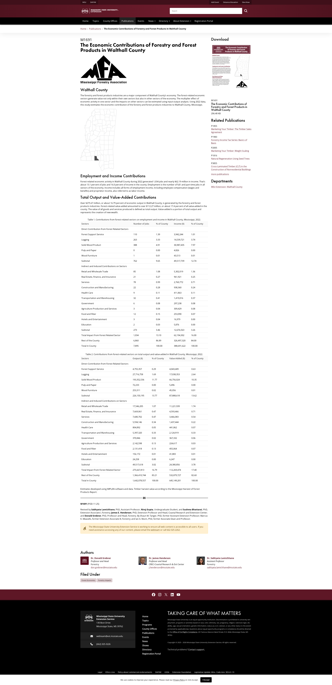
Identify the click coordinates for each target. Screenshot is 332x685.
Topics (96, 21)
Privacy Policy (179, 680)
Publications (128, 21)
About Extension (181, 21)
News (151, 21)
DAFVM (93, 2)
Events (141, 21)
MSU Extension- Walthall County (226, 186)
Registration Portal (204, 21)
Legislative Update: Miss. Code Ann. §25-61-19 (214, 672)
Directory (163, 21)
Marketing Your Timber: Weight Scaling (230, 150)
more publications (220, 174)
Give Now (246, 2)
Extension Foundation (181, 672)
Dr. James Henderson (160, 558)
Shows (145, 645)
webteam (155, 529)
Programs (147, 624)
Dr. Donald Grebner (101, 558)
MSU (84, 2)
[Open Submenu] (155, 21)
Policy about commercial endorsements (135, 672)
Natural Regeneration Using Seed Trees (230, 158)
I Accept (206, 680)
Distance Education (230, 2)
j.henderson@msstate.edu (162, 567)
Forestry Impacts (104, 580)
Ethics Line (110, 672)
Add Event (215, 2)
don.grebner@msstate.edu (104, 567)
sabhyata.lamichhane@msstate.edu (224, 567)
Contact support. (196, 649)
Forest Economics (88, 580)
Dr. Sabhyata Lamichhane (220, 558)
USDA (166, 672)
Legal (100, 672)
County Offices (110, 21)
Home (85, 21)
